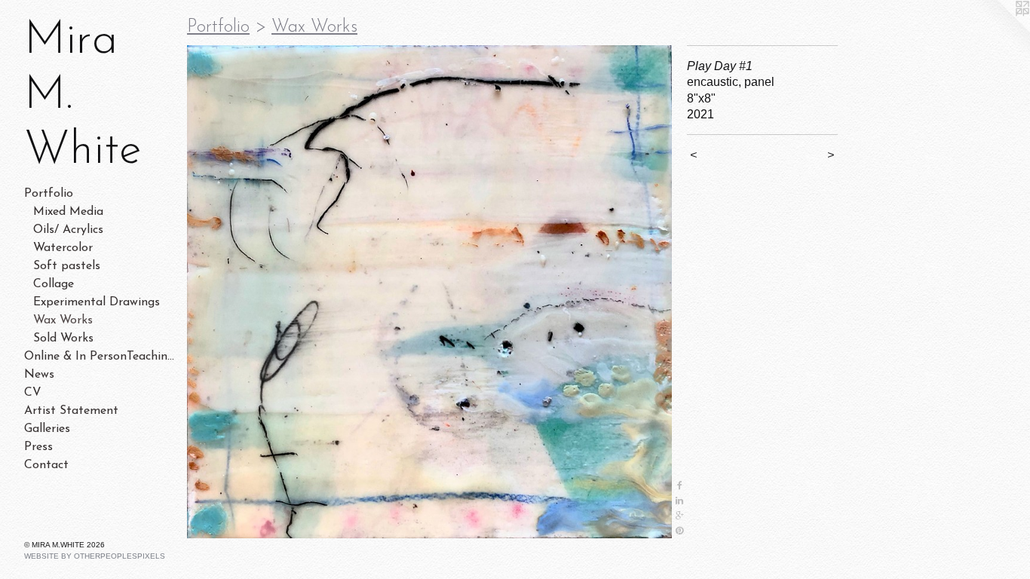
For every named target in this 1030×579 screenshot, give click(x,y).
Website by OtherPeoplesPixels (94, 556)
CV (32, 393)
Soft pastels (66, 266)
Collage (53, 284)
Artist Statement (71, 411)
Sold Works (63, 338)
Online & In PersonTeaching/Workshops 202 (99, 357)
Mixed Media (68, 212)
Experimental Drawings (96, 302)
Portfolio (48, 194)
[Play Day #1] (429, 291)
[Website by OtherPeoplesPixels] (1000, 30)
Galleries (47, 429)
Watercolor (63, 248)
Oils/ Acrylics (68, 230)
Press (38, 447)
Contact (46, 465)
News (39, 375)
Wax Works (63, 320)
